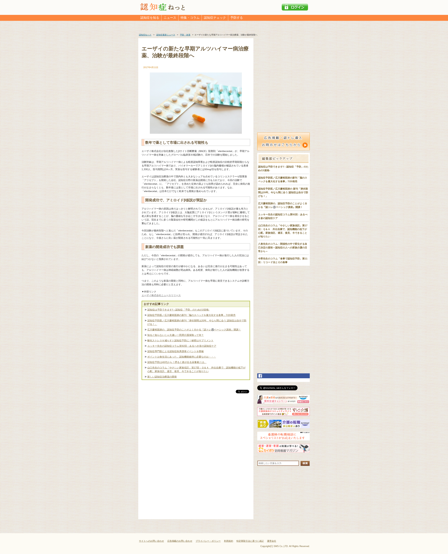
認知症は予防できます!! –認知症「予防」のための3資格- (178, 309)
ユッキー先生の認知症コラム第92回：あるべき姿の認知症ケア (181, 345)
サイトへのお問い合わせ (151, 541)
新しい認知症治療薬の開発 (162, 376)
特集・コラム (190, 17)
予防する (236, 17)
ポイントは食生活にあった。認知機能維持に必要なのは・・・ (181, 356)
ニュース (170, 17)
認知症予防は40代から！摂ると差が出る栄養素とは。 (176, 362)
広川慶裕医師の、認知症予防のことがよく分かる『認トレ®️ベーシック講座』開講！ (194, 329)
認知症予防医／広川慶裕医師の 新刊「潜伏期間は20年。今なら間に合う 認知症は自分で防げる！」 (283, 192)
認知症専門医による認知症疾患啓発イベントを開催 (175, 351)
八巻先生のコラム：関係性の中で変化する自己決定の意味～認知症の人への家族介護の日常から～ (282, 247)
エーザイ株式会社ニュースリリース (161, 295)
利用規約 (228, 541)
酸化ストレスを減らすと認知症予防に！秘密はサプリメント (180, 340)
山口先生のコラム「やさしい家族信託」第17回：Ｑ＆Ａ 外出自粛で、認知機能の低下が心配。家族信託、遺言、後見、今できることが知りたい (196, 369)
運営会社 (271, 541)
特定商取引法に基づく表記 (250, 541)
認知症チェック (215, 17)
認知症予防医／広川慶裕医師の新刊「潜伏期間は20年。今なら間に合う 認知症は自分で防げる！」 (196, 322)
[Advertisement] (196, 430)
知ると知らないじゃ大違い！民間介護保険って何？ (175, 335)
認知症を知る (149, 17)
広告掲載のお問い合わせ (179, 541)
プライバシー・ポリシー (208, 541)
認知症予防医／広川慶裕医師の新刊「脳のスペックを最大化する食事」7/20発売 (191, 315)
